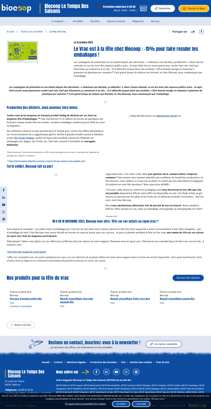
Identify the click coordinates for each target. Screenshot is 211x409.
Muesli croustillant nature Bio (177, 298)
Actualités (78, 21)
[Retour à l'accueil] (16, 8)
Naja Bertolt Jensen (166, 116)
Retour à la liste (22, 325)
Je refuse (121, 404)
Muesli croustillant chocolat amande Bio (76, 300)
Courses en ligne (196, 8)
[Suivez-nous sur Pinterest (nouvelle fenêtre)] (3, 219)
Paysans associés (116, 21)
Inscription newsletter (166, 344)
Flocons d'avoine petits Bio (26, 298)
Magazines (138, 21)
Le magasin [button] (58, 21)
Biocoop (155, 21)
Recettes (95, 21)
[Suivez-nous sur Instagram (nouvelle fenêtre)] (3, 211)
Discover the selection (188, 277)
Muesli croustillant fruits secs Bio (130, 298)
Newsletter (165, 8)
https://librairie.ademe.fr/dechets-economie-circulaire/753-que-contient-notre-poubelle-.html (47, 161)
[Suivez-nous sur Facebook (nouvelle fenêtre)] (3, 190)
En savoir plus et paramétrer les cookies (85, 404)
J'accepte (141, 404)
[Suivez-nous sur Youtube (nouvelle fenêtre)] (3, 204)
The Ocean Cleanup (24, 138)
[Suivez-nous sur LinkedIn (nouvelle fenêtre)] (3, 197)
